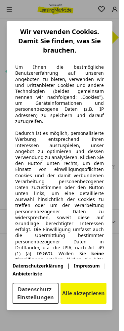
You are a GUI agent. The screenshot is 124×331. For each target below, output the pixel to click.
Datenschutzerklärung (38, 266)
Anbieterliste (27, 273)
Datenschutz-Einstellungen (35, 293)
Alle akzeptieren (83, 293)
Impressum (87, 266)
